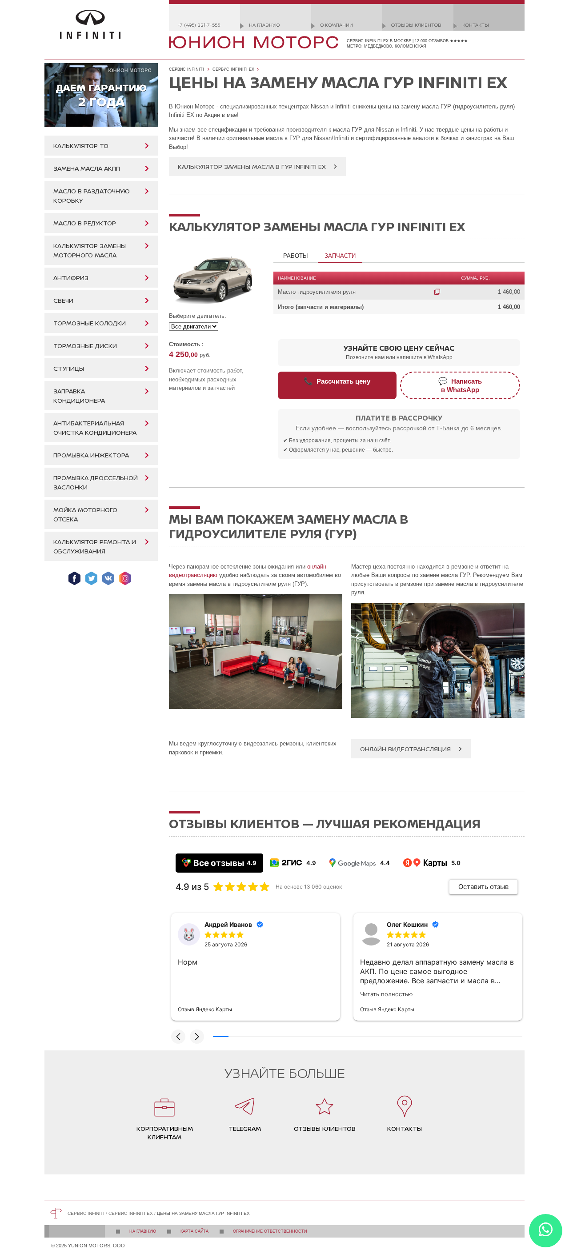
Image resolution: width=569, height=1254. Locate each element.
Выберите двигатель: (197, 315)
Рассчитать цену (337, 381)
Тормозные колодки (89, 323)
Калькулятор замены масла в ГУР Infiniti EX (252, 166)
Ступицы (68, 368)
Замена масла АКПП (86, 168)
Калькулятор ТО (80, 145)
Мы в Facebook (74, 578)
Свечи (63, 300)
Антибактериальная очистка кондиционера (94, 428)
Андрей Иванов (228, 924)
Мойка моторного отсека (85, 514)
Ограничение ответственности (270, 1231)
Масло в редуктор (84, 223)
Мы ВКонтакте (108, 578)
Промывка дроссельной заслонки (95, 482)
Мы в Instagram (125, 578)
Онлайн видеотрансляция (405, 749)
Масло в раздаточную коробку (91, 195)
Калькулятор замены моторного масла (89, 250)
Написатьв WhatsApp (460, 385)
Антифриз (70, 277)
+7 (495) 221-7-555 (199, 24)
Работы (295, 255)
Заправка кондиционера (79, 396)
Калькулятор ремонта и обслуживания (94, 546)
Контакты (475, 24)
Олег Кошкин (407, 924)
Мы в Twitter (91, 578)
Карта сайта (194, 1231)
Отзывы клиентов (416, 24)
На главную (264, 24)
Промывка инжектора (91, 455)
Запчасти (340, 255)
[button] (178, 1037)
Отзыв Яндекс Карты (205, 1009)
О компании (336, 24)
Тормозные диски (85, 345)
